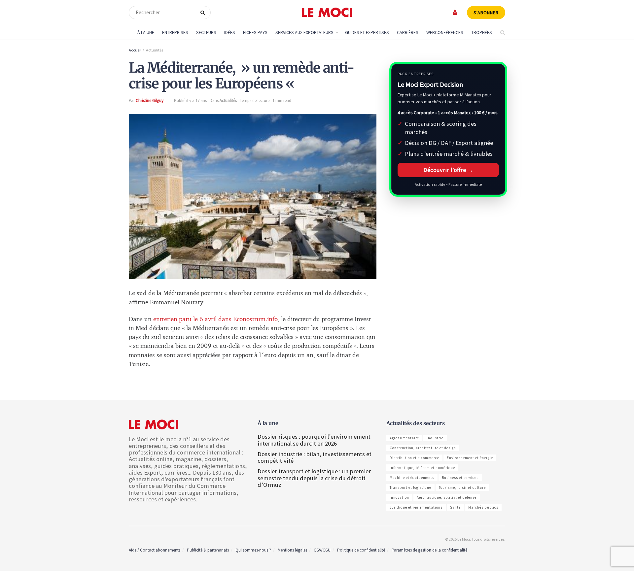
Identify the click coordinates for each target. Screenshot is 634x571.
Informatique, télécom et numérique (422, 467)
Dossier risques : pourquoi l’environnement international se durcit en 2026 (314, 440)
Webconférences (444, 32)
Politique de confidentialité (361, 550)
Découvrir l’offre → (448, 170)
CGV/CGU (322, 550)
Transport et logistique (410, 487)
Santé (455, 507)
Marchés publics (483, 507)
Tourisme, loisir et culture (462, 487)
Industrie (435, 438)
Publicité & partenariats (208, 550)
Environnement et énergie (470, 457)
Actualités (154, 50)
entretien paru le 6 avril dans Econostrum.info (215, 319)
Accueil (135, 50)
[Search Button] (204, 12)
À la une (145, 32)
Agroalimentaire (404, 438)
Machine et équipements (412, 477)
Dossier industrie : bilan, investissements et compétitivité (314, 457)
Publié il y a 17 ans (190, 100)
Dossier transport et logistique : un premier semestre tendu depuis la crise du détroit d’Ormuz (314, 477)
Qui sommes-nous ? (253, 550)
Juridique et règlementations (416, 507)
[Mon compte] (455, 12)
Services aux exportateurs (304, 32)
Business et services (460, 477)
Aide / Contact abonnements (154, 550)
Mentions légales (292, 550)
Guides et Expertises (367, 32)
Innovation (399, 497)
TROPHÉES (481, 32)
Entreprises (175, 32)
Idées (229, 32)
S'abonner (486, 13)
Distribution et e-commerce (414, 457)
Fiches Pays (255, 32)
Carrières (407, 32)
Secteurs (206, 32)
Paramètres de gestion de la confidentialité (429, 550)
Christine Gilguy (149, 100)
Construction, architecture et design (423, 448)
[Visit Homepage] (327, 12)
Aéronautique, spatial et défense (446, 497)
